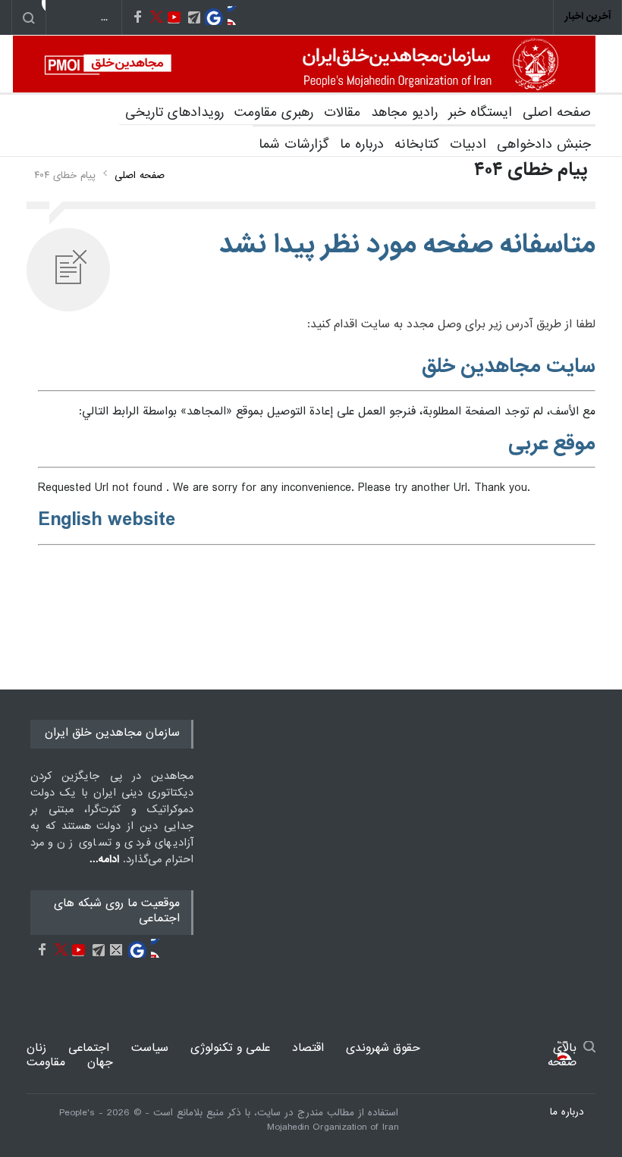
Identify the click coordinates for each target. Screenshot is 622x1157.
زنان (36, 1048)
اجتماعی (88, 1048)
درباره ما (362, 144)
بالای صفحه (567, 1050)
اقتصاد (308, 1048)
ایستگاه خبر (480, 112)
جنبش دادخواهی (544, 144)
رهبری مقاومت (273, 112)
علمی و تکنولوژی (230, 1048)
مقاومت (46, 1062)
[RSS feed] (237, 15)
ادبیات (468, 144)
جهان (100, 1062)
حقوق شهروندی (383, 1048)
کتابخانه (416, 144)
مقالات (342, 112)
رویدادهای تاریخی (174, 112)
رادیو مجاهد (404, 112)
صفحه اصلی (557, 112)
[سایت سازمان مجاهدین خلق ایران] (304, 64)
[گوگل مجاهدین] (214, 15)
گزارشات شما (294, 144)
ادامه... (104, 859)
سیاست (149, 1048)
